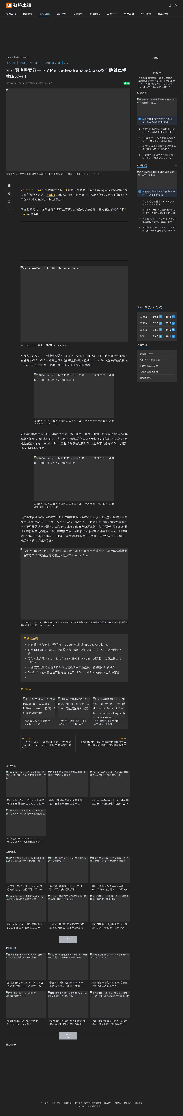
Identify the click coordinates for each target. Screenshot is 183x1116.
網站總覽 (138, 1103)
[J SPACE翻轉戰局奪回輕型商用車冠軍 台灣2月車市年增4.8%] (68, 908)
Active (22, 62)
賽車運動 (163, 13)
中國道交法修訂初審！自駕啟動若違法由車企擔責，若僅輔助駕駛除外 (71, 667)
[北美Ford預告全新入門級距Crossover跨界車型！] (26, 1004)
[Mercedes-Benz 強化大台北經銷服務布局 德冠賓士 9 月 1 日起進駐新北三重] (26, 784)
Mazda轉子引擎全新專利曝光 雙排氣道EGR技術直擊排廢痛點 (67, 1022)
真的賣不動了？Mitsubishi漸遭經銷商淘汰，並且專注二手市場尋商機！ (25, 887)
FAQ (53, 1103)
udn (7, 57)
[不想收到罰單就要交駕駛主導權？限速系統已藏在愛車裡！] (68, 784)
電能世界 (61, 13)
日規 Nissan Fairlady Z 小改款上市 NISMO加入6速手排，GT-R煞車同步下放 (75, 651)
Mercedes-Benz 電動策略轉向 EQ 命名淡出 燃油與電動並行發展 (24, 926)
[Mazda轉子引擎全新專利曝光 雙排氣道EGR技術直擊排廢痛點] (68, 1004)
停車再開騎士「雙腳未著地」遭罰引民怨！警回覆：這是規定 (109, 926)
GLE (66, 62)
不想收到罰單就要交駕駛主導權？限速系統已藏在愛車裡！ (65, 801)
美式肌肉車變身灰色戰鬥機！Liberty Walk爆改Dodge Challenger (69, 644)
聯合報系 (108, 1103)
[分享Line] (9, 193)
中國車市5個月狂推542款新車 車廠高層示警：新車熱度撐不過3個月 (67, 984)
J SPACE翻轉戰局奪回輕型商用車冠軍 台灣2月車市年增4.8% (67, 926)
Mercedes (34, 62)
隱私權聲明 (96, 1103)
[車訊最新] (176, 93)
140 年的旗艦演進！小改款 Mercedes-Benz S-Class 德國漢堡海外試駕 (73, 722)
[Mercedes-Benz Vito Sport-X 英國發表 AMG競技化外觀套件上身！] (110, 784)
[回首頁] (22, 5)
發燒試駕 (28, 13)
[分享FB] (9, 185)
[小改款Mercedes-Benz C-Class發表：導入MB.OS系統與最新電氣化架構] (26, 822)
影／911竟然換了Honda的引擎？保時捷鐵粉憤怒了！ (65, 887)
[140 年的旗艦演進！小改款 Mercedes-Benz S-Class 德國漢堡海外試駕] (74, 707)
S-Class (11, 62)
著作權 (87, 1103)
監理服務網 (145, 377)
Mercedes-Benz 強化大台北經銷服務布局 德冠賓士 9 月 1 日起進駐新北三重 (25, 801)
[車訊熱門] (176, 165)
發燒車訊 (15, 57)
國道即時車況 (146, 354)
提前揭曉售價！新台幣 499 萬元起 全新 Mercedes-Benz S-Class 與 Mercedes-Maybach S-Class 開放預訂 (108, 722)
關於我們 (128, 1103)
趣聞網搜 (95, 13)
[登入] (170, 5)
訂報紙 (118, 1103)
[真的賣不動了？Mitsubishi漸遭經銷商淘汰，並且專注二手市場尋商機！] (26, 870)
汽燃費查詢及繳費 (149, 371)
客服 (59, 1103)
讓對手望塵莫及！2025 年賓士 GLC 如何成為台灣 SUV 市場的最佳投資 (110, 887)
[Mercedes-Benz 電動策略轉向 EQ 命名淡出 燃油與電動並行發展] (26, 908)
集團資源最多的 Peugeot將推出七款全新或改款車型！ (110, 984)
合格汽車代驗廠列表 (150, 360)
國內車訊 (11, 13)
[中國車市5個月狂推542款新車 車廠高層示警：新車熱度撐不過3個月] (68, 966)
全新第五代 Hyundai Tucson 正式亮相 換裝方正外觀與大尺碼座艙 (25, 984)
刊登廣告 (44, 1103)
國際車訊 (45, 13)
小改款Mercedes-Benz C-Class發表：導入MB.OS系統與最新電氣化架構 (25, 840)
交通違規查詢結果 (149, 365)
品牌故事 (129, 13)
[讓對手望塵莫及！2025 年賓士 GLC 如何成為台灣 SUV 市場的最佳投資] (110, 870)
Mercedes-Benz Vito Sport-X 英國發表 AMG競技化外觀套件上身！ (110, 801)
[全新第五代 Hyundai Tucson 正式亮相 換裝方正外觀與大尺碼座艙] (26, 966)
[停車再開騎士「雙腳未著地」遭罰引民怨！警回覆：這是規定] (110, 908)
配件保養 (146, 13)
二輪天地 (112, 13)
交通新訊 (78, 13)
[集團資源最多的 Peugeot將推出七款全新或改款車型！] (110, 966)
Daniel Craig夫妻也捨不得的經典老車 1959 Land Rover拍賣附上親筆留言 (74, 672)
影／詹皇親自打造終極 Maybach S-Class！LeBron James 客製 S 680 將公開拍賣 (37, 722)
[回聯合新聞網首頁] (9, 5)
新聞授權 (68, 1103)
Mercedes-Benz (52, 62)
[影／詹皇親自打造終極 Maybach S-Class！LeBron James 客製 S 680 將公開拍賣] (39, 707)
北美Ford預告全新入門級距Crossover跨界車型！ (22, 1022)
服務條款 (78, 1103)
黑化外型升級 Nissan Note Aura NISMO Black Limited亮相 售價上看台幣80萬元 (74, 660)
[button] (175, 5)
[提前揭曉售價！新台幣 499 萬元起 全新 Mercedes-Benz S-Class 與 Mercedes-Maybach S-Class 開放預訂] (109, 707)
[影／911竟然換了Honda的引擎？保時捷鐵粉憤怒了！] (68, 870)
